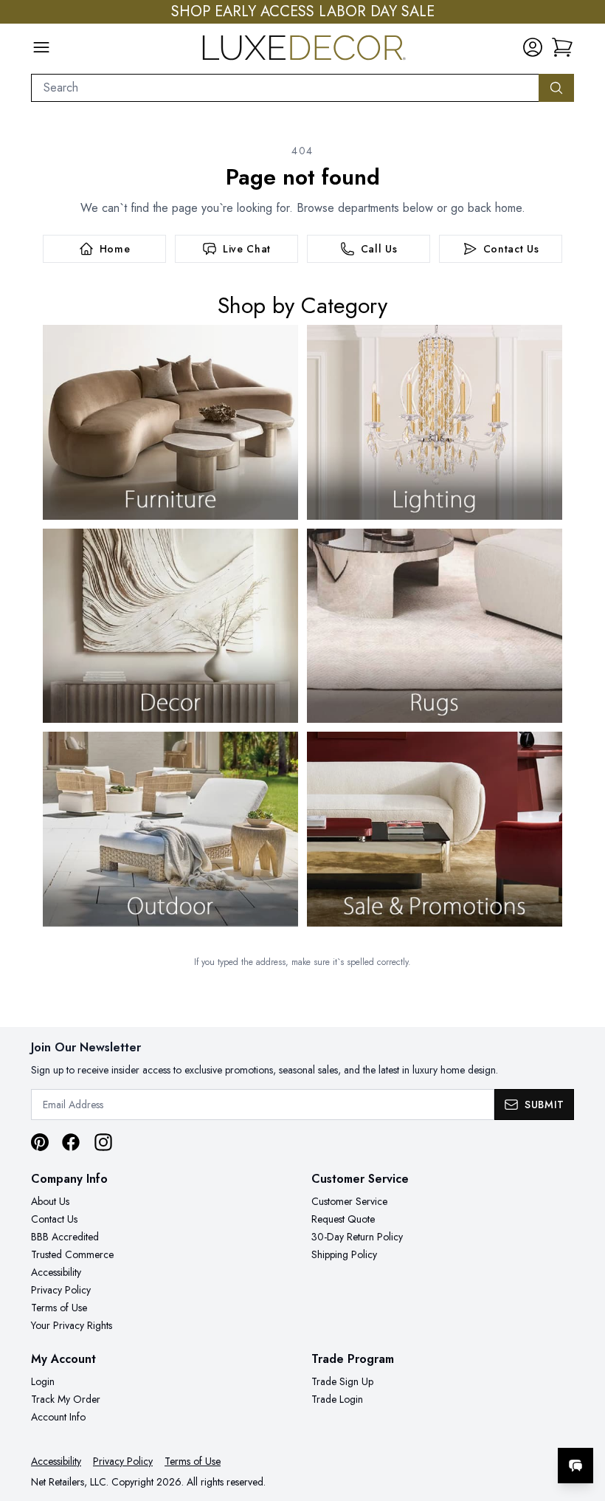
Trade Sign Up (342, 1381)
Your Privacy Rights (71, 1325)
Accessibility (56, 1272)
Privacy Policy (61, 1289)
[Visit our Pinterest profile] (40, 1142)
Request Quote (343, 1219)
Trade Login (337, 1399)
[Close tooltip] (581, 1420)
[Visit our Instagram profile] (103, 1142)
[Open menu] (41, 47)
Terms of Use (59, 1307)
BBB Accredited (65, 1236)
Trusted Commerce (72, 1254)
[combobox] (285, 88)
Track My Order (65, 1399)
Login (43, 1381)
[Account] (532, 47)
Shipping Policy (344, 1254)
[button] (562, 47)
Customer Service (349, 1201)
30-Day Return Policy (357, 1236)
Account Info (58, 1416)
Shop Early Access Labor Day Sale (303, 11)
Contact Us (54, 1219)
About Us (50, 1201)
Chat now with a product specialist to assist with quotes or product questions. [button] (471, 1427)
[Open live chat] (575, 1465)
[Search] (556, 88)
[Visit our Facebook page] (70, 1142)
